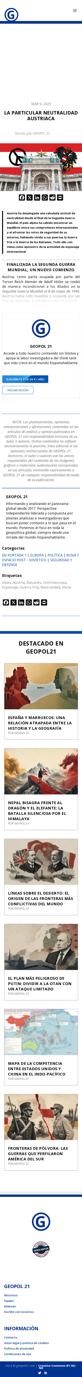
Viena (66, 587)
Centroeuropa (54, 582)
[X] (29, 197)
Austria (19, 582)
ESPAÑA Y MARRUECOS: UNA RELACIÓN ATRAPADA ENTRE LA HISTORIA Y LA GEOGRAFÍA (40, 723)
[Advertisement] (41, 64)
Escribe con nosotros (19, 1312)
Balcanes (34, 582)
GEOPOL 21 (41, 133)
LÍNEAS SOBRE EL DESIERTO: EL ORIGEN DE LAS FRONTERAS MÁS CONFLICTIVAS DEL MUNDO (40, 898)
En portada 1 (14, 555)
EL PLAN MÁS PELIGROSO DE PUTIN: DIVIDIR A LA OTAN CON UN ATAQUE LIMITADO (40, 984)
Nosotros (11, 1295)
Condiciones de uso (17, 1354)
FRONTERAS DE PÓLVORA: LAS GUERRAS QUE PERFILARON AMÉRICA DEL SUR (38, 1154)
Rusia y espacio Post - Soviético (40, 557)
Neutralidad (50, 587)
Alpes (6, 582)
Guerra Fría (29, 587)
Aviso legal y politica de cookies (26, 1343)
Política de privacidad (19, 1348)
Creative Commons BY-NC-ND (57, 1367)
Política (55, 555)
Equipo (9, 1301)
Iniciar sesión (17, 390)
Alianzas (10, 1306)
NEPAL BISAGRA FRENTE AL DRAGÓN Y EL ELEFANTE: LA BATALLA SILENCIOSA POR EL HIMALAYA (37, 810)
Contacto (10, 1337)
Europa (37, 555)
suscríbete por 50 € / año (25, 379)
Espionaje (10, 587)
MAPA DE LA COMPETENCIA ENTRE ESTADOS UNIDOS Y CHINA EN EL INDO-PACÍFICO (37, 1069)
